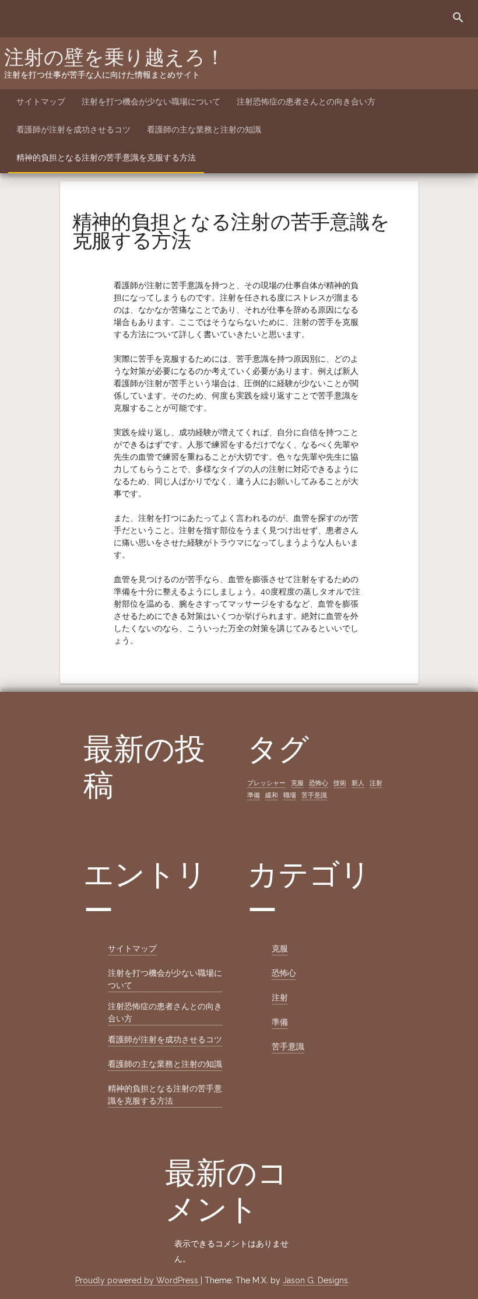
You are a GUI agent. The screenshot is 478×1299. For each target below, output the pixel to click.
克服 (297, 782)
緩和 (271, 795)
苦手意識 (314, 795)
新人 (358, 782)
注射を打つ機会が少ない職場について (151, 101)
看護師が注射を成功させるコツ (73, 129)
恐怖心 (318, 782)
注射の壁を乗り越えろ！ (114, 57)
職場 (289, 795)
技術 (339, 782)
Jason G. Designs (315, 1280)
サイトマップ (40, 101)
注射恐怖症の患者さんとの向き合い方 (306, 101)
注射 (376, 782)
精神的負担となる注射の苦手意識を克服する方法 (106, 157)
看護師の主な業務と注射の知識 (204, 129)
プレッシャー (266, 782)
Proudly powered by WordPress (138, 1280)
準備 (253, 795)
